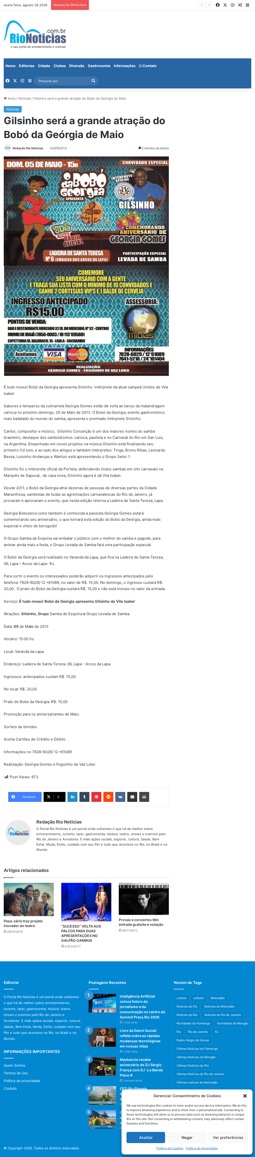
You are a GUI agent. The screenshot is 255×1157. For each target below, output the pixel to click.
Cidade (44, 66)
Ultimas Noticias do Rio (193, 1065)
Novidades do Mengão (233, 1023)
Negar (187, 1137)
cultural (198, 998)
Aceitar (146, 1137)
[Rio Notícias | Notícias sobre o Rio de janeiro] (35, 34)
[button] (245, 1095)
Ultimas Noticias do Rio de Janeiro (200, 1074)
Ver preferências (228, 1137)
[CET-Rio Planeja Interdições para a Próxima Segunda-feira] (102, 1095)
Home (10, 66)
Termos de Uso (16, 1073)
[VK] (120, 797)
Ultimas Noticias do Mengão (196, 1057)
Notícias (24, 98)
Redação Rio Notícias (28, 148)
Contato (149, 66)
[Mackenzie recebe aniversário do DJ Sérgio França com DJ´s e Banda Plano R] (102, 1066)
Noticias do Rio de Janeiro (222, 1015)
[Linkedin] (72, 797)
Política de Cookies (169, 1148)
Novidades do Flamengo (193, 1023)
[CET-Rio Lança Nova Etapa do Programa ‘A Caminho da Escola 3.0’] (102, 1119)
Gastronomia (99, 66)
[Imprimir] (144, 797)
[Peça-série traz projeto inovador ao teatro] (29, 899)
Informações (124, 66)
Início (11, 98)
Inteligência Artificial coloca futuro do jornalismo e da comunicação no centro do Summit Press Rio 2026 (142, 1006)
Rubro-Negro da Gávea (193, 1040)
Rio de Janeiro (198, 1032)
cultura (181, 998)
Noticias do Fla (187, 1006)
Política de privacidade (202, 1148)
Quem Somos (14, 1065)
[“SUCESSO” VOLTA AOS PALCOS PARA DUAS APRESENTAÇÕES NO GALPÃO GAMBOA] (86, 902)
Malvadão (218, 998)
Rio (179, 1032)
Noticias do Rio (187, 1015)
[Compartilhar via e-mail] (132, 797)
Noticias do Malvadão (219, 1006)
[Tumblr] (84, 797)
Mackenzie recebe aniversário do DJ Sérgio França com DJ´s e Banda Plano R (151, 5)
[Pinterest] (96, 797)
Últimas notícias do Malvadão (197, 1082)
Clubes (60, 66)
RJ (217, 1032)
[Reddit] (108, 797)
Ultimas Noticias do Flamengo (197, 1048)
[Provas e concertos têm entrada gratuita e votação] (144, 899)
